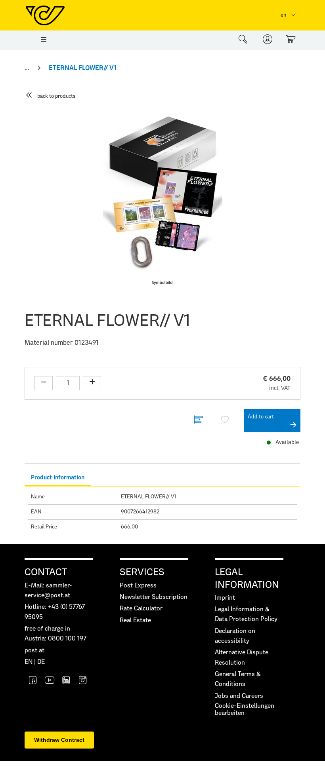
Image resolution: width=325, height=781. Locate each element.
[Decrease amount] (43, 383)
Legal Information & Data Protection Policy (246, 614)
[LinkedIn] (66, 681)
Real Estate (135, 620)
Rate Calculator (141, 609)
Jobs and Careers (239, 696)
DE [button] (41, 662)
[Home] (28, 68)
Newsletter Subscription (153, 597)
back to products (56, 96)
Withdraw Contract (59, 740)
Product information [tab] (57, 478)
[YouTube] (49, 681)
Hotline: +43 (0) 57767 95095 (55, 612)
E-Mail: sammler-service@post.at (48, 591)
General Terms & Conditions (238, 679)
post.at (34, 651)
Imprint (225, 598)
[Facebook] (33, 681)
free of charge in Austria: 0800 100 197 (55, 634)
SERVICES (142, 572)
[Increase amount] (92, 383)
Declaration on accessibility (235, 636)
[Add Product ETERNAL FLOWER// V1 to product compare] (198, 420)
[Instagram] (83, 681)
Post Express (138, 586)
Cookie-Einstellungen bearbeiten (244, 709)
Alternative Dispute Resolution (241, 657)
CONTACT (46, 572)
